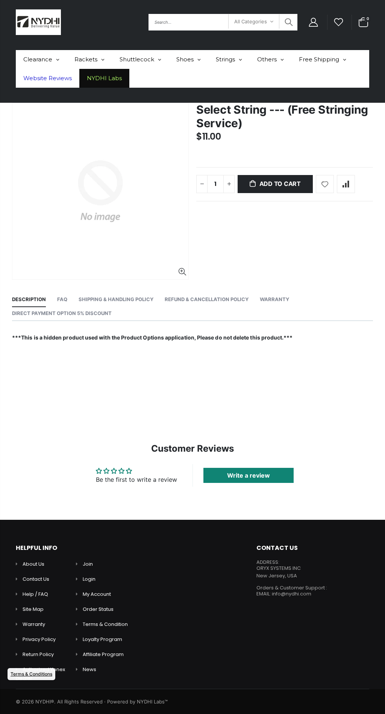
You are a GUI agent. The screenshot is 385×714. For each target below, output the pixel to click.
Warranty (34, 624)
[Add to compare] (346, 184)
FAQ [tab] (62, 299)
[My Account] (313, 22)
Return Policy (38, 654)
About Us (33, 564)
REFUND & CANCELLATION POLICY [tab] (207, 299)
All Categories (250, 21)
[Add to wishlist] (325, 184)
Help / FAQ (35, 594)
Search (287, 22)
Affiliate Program (103, 654)
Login (89, 579)
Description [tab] (29, 299)
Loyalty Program (102, 639)
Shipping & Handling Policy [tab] (116, 299)
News (89, 669)
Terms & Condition (105, 624)
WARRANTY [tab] (274, 299)
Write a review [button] (248, 475)
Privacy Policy (39, 639)
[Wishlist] (339, 22)
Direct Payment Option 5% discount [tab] (62, 313)
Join (88, 564)
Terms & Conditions (31, 674)
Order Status (98, 609)
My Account (97, 594)
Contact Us (36, 579)
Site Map (33, 609)
